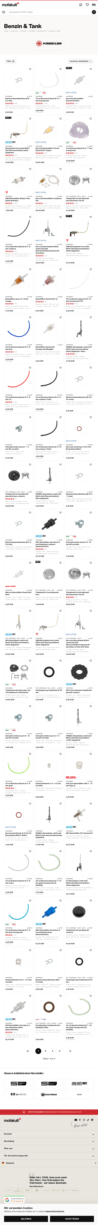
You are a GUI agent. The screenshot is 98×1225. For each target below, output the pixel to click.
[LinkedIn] (92, 1120)
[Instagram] (84, 1120)
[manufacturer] (18, 1083)
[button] (49, 1134)
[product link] (18, 90)
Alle (79, 1095)
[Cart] (94, 5)
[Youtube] (76, 1120)
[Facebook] (80, 1120)
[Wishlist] (87, 5)
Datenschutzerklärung (54, 1211)
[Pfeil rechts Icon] (70, 1051)
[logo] (10, 4)
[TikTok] (88, 1120)
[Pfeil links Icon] (28, 1051)
